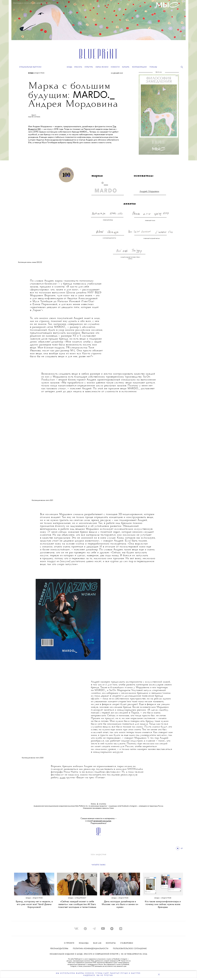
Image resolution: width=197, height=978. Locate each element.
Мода (31, 73)
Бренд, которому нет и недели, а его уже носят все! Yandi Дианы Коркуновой (34, 904)
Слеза (111, 808)
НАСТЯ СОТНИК (34, 117)
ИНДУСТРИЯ (101, 855)
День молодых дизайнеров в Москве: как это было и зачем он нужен (120, 904)
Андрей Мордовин (149, 191)
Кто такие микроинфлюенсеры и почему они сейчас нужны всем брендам (163, 904)
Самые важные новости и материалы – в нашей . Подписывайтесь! (99, 820)
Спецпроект (80, 898)
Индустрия (39, 73)
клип (62, 777)
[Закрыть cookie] (158, 974)
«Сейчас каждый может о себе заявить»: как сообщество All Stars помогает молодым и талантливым (77, 904)
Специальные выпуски (30, 67)
